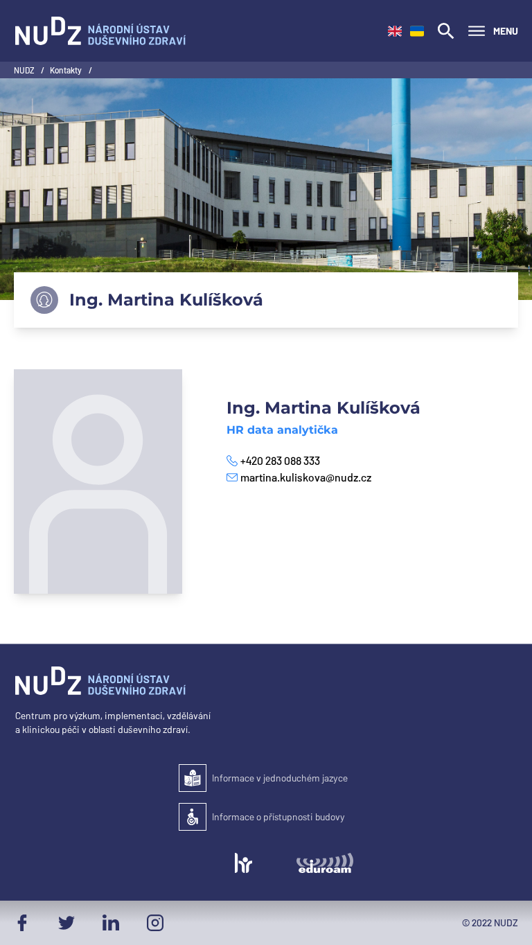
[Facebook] (22, 923)
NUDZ (24, 70)
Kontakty (66, 70)
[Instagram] (155, 923)
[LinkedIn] (111, 923)
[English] (395, 31)
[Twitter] (66, 923)
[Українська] (417, 31)
